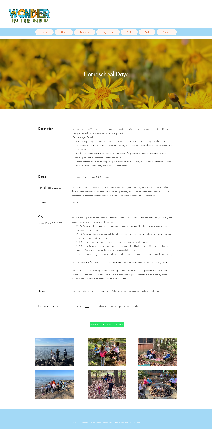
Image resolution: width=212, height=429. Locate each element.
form (87, 306)
